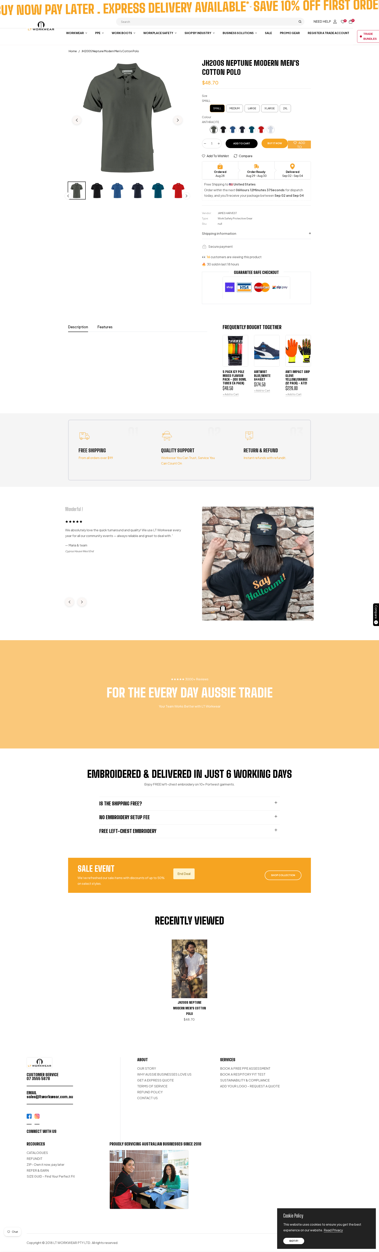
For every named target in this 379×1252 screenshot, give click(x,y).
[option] (127, 118)
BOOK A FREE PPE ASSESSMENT (245, 1068)
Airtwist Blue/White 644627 (262, 375)
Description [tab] (78, 327)
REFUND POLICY (150, 1092)
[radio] (217, 108)
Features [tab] (105, 327)
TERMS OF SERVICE (152, 1086)
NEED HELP (322, 21)
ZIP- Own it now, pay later (45, 1164)
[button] (210, 22)
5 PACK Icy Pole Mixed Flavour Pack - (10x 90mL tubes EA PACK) (234, 377)
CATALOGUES (37, 1153)
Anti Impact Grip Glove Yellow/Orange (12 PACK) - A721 (297, 377)
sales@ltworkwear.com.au (50, 1096)
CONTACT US (147, 1098)
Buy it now (274, 143)
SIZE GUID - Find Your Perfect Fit (51, 1176)
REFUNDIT (34, 1158)
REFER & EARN (38, 1170)
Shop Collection (283, 875)
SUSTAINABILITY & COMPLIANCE (245, 1080)
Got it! (293, 1240)
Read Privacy (333, 1230)
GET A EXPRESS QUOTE (155, 1080)
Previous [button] (76, 120)
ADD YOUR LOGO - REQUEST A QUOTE (250, 1086)
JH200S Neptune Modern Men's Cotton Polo (189, 1008)
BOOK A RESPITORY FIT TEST (242, 1074)
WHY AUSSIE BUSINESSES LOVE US (164, 1074)
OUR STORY (146, 1068)
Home (73, 51)
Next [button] (178, 120)
